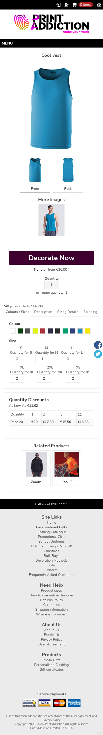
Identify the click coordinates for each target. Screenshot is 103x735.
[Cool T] (67, 464)
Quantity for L (72, 352)
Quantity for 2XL (50, 372)
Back (68, 188)
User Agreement (51, 644)
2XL (50, 367)
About (51, 570)
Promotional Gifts (51, 536)
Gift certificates (52, 669)
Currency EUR (99, 5)
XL (22, 367)
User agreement (81, 716)
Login (58, 5)
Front (35, 188)
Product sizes (51, 590)
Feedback (51, 634)
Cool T (67, 482)
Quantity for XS (78, 372)
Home (51, 522)
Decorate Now (51, 258)
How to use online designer (52, 595)
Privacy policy (51, 720)
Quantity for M (46, 352)
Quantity (51, 278)
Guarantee (51, 604)
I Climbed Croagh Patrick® (51, 546)
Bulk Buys (52, 555)
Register (66, 5)
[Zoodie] (36, 464)
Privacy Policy (51, 639)
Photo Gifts (51, 660)
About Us (51, 630)
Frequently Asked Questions (51, 574)
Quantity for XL (22, 372)
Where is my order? (51, 614)
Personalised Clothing (51, 664)
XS (78, 367)
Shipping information (51, 609)
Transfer (40, 269)
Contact (52, 565)
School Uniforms (51, 541)
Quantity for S (21, 352)
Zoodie (36, 482)
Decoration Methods (52, 560)
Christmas (51, 551)
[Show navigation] (51, 43)
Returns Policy (51, 600)
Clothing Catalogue (51, 532)
